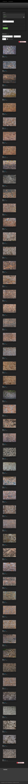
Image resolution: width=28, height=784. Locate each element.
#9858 (5, 530)
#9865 (5, 429)
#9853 (5, 601)
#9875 (5, 314)
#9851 (5, 630)
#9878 (5, 271)
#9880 (5, 242)
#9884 (5, 185)
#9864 (5, 443)
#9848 (5, 673)
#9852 (5, 616)
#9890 (5, 99)
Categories (5, 1)
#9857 (5, 544)
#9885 (5, 171)
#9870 (5, 372)
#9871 (5, 357)
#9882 (5, 214)
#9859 (5, 515)
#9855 (5, 573)
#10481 (5, 56)
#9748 (5, 745)
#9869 (5, 386)
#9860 (5, 501)
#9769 (5, 702)
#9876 (5, 300)
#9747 (5, 759)
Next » (24, 41)
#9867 (5, 400)
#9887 (5, 142)
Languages (10, 1)
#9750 (5, 716)
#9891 (5, 84)
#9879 (5, 257)
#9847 (5, 688)
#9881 (5, 228)
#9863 (5, 458)
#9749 (5, 731)
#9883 (5, 199)
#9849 (5, 659)
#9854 (5, 587)
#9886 (5, 156)
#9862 (5, 472)
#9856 (5, 558)
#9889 (5, 113)
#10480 (5, 70)
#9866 (5, 415)
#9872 (5, 343)
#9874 (5, 329)
